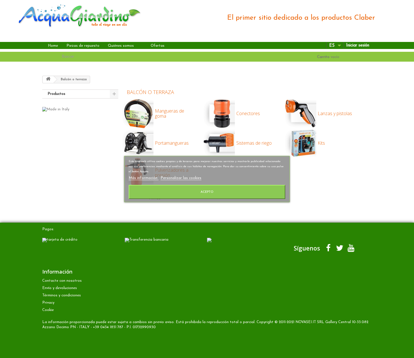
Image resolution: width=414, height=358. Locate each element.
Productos (56, 94)
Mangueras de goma (169, 113)
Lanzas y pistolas (335, 113)
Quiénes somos (121, 46)
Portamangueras (172, 143)
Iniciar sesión (357, 45)
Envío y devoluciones (59, 288)
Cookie (48, 310)
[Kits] (334, 166)
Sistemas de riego (254, 143)
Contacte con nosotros (62, 281)
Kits (321, 143)
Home (53, 46)
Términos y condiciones (61, 295)
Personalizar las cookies (181, 178)
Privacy (48, 303)
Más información (144, 178)
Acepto (207, 192)
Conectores (248, 113)
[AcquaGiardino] (74, 15)
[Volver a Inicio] (48, 79)
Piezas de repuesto (82, 46)
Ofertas (157, 46)
